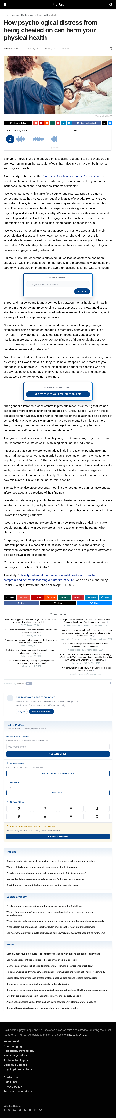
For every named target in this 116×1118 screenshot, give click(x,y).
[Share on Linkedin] (63, 123)
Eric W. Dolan (12, 48)
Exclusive (15, 15)
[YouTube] (71, 816)
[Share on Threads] (104, 123)
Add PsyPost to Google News (58, 773)
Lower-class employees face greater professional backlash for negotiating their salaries (51, 978)
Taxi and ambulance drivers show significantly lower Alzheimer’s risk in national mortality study (55, 972)
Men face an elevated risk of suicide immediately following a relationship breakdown (49, 965)
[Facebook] (18, 808)
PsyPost (58, 4)
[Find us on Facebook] (4, 1110)
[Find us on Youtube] (30, 1110)
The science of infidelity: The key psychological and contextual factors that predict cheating (31, 661)
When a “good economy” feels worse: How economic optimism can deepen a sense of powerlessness (50, 913)
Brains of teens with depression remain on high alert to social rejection (42, 1008)
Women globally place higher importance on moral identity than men (41, 867)
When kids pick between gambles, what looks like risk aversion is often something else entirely (55, 921)
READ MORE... (77, 1034)
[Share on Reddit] (46, 123)
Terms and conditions (18, 1091)
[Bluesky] (71, 808)
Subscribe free (58, 754)
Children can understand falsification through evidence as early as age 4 (43, 996)
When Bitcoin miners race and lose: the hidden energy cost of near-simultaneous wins (50, 927)
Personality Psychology (19, 1050)
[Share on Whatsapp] (52, 123)
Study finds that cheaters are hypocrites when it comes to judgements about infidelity (31, 651)
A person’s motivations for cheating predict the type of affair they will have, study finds (31, 641)
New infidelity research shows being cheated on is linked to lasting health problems (31, 631)
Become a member (41, 711)
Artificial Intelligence (17, 1060)
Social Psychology (16, 1055)
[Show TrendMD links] (110, 683)
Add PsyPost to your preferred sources (58, 394)
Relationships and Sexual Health (34, 15)
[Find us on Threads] (35, 1110)
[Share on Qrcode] (41, 123)
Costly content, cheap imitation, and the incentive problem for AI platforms (44, 906)
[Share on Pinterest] (58, 123)
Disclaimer (10, 1081)
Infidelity (54, 15)
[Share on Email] (35, 123)
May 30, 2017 (34, 48)
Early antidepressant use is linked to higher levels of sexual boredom (41, 959)
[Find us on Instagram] (20, 1110)
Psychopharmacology (18, 1069)
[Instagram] (45, 816)
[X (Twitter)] (45, 808)
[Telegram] (97, 816)
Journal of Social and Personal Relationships (71, 176)
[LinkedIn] (97, 808)
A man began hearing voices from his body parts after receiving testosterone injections (51, 861)
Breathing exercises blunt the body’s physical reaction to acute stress (42, 885)
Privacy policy (13, 1086)
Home (6, 15)
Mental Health (12, 1041)
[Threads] (18, 816)
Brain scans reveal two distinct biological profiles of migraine (37, 984)
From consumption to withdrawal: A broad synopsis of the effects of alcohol (86, 669)
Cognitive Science (15, 1064)
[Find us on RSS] (25, 1110)
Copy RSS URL (58, 793)
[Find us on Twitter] (9, 1110)
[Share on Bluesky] (110, 123)
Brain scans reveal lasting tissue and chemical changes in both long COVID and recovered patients (57, 990)
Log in (21, 711)
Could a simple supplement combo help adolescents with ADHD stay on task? (46, 873)
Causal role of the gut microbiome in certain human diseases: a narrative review (85, 645)
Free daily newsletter (58, 277)
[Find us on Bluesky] (40, 1110)
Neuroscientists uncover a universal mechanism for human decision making (45, 879)
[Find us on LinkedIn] (14, 1110)
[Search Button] (110, 4)
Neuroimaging (13, 1046)
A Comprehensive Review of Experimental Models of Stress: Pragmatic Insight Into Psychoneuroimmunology (85, 620)
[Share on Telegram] (69, 123)
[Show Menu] (5, 4)
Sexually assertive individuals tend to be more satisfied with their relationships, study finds (53, 953)
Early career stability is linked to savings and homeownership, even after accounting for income (55, 933)
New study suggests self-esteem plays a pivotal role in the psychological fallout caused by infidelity (30, 620)
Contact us (11, 1077)
